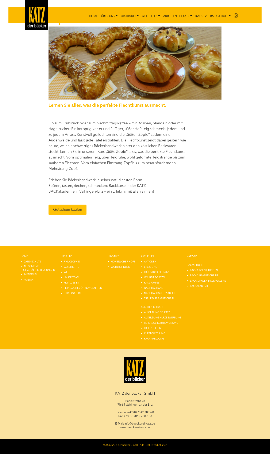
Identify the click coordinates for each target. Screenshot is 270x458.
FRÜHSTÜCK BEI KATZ (156, 272)
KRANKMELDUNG (154, 338)
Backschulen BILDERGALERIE (208, 280)
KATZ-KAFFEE (151, 282)
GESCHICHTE (71, 266)
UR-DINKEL (128, 16)
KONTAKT (29, 279)
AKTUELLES (149, 16)
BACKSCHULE (219, 16)
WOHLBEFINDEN (120, 266)
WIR (66, 272)
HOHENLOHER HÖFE (123, 261)
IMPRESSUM (30, 274)
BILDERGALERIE (73, 293)
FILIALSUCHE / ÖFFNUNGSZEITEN (83, 287)
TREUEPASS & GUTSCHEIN (159, 298)
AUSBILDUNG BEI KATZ (157, 312)
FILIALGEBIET (71, 282)
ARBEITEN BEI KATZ (176, 16)
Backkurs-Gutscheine (204, 275)
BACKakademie (199, 286)
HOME (93, 16)
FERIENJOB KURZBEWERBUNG (161, 322)
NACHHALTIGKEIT (154, 287)
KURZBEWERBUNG (154, 333)
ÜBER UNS (108, 16)
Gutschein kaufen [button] (67, 209)
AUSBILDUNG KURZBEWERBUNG (162, 317)
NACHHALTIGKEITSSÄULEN (160, 293)
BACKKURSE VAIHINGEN (204, 270)
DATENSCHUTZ (32, 261)
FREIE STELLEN (152, 328)
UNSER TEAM (71, 277)
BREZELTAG (150, 266)
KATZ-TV (201, 16)
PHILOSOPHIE (72, 261)
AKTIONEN (150, 261)
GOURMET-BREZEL (155, 277)
